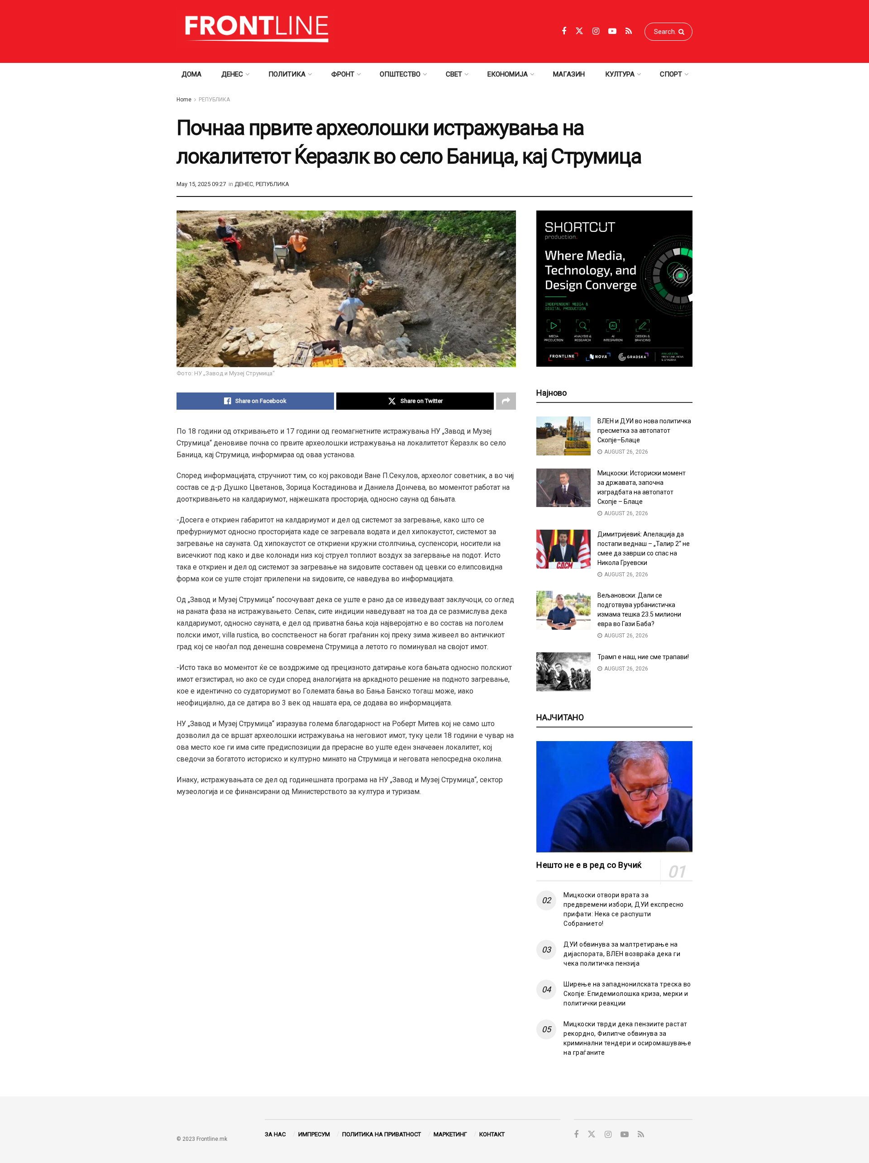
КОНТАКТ (492, 1134)
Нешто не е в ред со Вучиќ (589, 865)
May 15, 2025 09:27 (201, 184)
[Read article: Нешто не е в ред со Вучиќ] (614, 797)
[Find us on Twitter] (579, 31)
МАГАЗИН (569, 74)
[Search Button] (683, 32)
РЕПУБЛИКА (214, 99)
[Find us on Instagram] (595, 31)
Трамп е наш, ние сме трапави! (643, 656)
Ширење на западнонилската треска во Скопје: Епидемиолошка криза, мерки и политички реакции (627, 994)
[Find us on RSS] (628, 31)
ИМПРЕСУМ (314, 1134)
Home (184, 99)
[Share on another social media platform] (506, 401)
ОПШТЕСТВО (400, 74)
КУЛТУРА (620, 74)
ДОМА (191, 74)
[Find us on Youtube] (612, 31)
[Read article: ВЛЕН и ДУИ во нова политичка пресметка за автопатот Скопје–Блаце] (563, 435)
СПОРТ (671, 74)
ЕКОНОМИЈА (507, 74)
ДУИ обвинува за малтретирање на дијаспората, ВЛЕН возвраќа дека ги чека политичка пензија (621, 954)
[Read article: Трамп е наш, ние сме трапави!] (563, 671)
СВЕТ (454, 74)
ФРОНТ (342, 74)
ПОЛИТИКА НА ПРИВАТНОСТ (381, 1134)
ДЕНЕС (232, 74)
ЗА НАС (275, 1134)
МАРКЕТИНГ (450, 1134)
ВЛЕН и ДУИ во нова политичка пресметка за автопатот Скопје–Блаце (644, 430)
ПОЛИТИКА (287, 74)
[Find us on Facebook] (564, 31)
